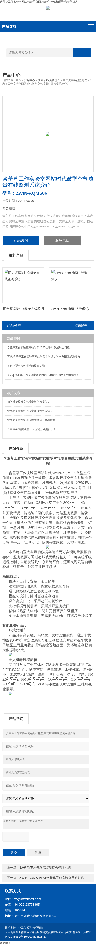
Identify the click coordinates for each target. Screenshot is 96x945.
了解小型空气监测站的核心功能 (26, 365)
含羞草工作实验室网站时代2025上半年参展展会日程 (38, 347)
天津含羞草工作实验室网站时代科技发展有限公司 (34, 932)
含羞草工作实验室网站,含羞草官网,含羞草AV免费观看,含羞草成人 (39, 1)
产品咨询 (21, 240)
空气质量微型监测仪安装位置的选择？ (30, 411)
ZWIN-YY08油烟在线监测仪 (70, 309)
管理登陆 (37, 927)
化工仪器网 (25, 927)
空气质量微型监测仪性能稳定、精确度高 (31, 420)
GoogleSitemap (36, 936)
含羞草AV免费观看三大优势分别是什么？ (31, 429)
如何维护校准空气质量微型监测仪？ (28, 401)
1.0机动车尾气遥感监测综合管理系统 (45, 867)
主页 (18, 80)
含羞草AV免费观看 (49, 80)
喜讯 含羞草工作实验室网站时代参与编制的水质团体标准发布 (43, 356)
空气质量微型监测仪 (75, 80)
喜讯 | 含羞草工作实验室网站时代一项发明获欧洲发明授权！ (43, 375)
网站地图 (5, 943)
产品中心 (29, 80)
